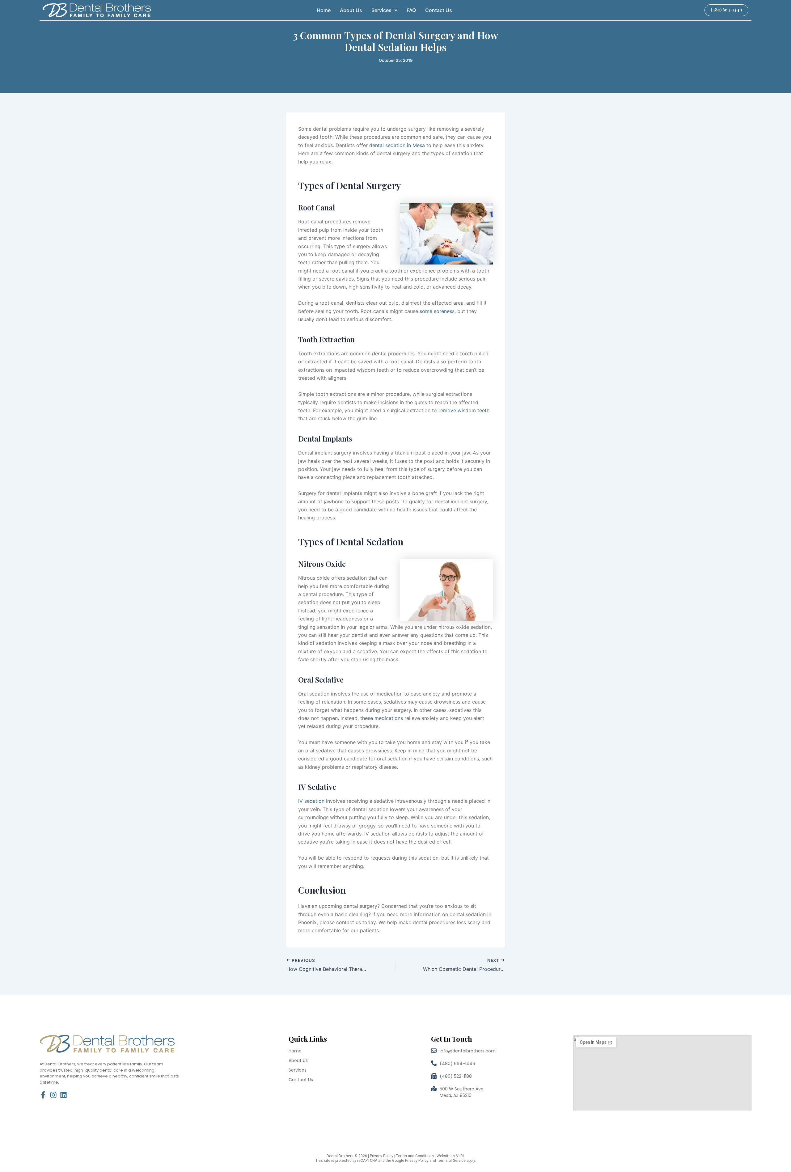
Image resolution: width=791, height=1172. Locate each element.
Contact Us (438, 10)
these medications (381, 718)
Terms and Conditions (415, 1156)
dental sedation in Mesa (397, 145)
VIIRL (460, 1156)
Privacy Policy (381, 1156)
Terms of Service (451, 1160)
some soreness (437, 311)
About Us (351, 10)
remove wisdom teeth (463, 410)
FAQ (411, 10)
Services (381, 10)
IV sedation (311, 801)
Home (324, 10)
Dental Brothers (340, 1156)
